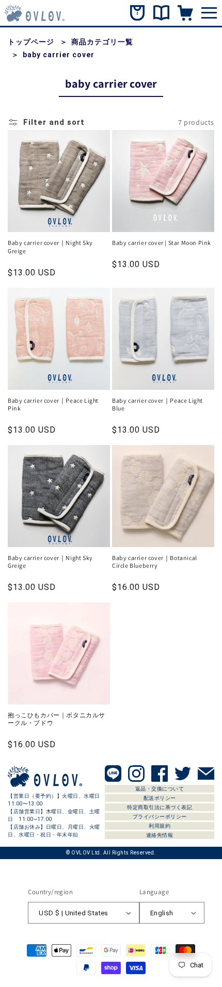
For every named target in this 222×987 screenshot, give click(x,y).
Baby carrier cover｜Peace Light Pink (53, 405)
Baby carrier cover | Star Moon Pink (161, 242)
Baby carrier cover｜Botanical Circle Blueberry (154, 562)
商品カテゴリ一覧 (102, 42)
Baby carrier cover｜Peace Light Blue (157, 405)
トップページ (31, 42)
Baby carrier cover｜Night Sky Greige (50, 247)
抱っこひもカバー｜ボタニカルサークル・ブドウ (56, 719)
